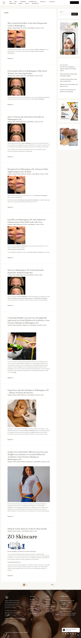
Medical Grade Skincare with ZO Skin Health (27, 529)
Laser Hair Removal (34, 604)
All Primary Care (32, 1)
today (15, 372)
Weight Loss (25, 325)
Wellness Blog (35, 3)
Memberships (33, 613)
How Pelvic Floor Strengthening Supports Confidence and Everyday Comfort (68, 68)
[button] (74, 2)
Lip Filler (25, 28)
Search (61, 11)
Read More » (10, 58)
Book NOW (48, 604)
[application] (36, 2)
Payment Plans (12, 3)
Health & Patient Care (17, 28)
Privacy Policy (49, 608)
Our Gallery (52, 1)
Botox (14, 75)
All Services (32, 611)
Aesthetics (42, 1)
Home (10, 1)
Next (53, 584)
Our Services (23, 1)
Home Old (48, 599)
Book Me (20, 3)
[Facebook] (67, 2)
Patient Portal (49, 611)
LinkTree (48, 603)
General (14, 174)
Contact (27, 3)
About (15, 1)
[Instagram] (64, 2)
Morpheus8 (32, 599)
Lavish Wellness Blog (50, 606)
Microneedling (33, 608)
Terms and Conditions (51, 610)
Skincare (29, 174)
